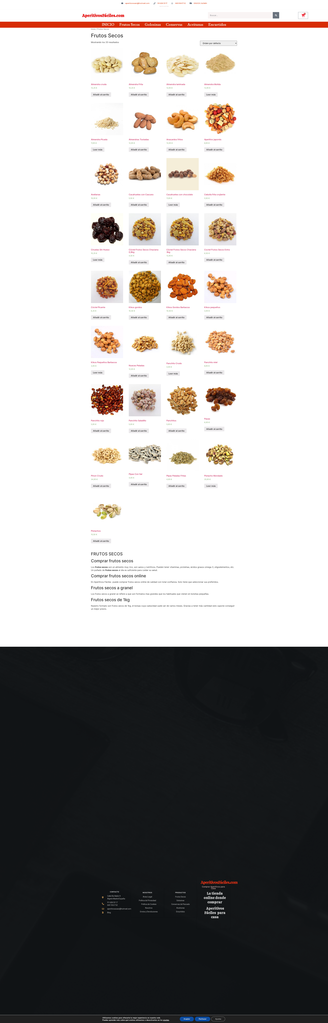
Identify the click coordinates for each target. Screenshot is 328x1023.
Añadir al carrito (101, 94)
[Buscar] (276, 15)
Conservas (174, 24)
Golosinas (153, 24)
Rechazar (202, 1019)
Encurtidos (217, 24)
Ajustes (218, 1019)
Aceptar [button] (187, 1019)
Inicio (93, 29)
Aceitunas (195, 24)
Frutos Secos (129, 24)
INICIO (108, 24)
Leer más (211, 94)
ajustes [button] (166, 1020)
